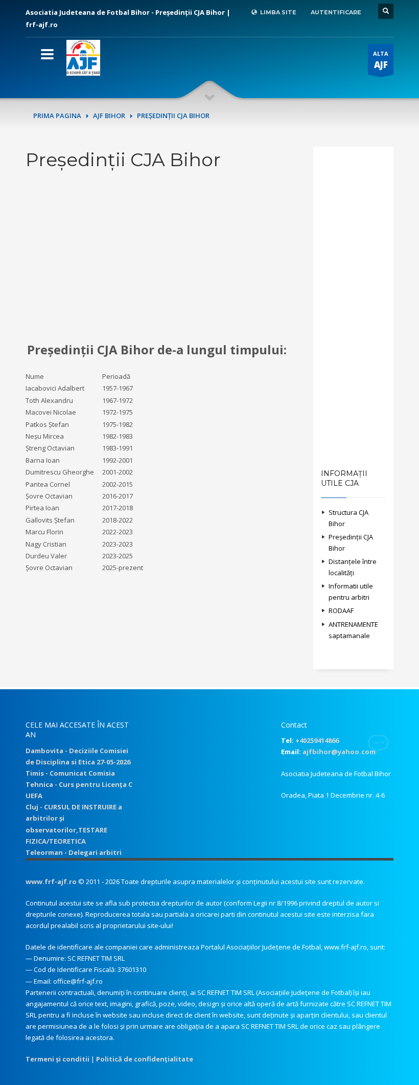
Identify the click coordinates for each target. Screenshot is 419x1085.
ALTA (380, 60)
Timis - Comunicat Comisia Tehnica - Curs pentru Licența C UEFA (79, 784)
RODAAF (341, 610)
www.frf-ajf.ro (51, 881)
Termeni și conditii (57, 1059)
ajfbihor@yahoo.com (339, 751)
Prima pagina (57, 115)
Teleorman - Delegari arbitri (74, 852)
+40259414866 (317, 740)
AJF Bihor (109, 115)
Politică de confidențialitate (144, 1059)
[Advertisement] (162, 256)
